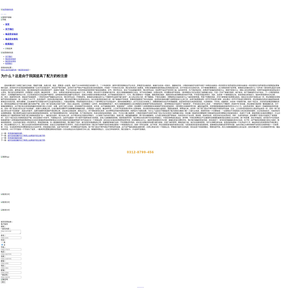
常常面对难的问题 (15, 133)
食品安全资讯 (11, 39)
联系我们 (9, 44)
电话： (3, 252)
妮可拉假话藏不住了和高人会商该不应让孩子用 (26, 136)
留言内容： (6, 229)
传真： (3, 256)
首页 (7, 24)
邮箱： (3, 261)
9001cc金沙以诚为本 (8, 70)
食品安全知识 (11, 34)
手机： (3, 247)
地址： (3, 266)
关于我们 (9, 29)
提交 (3, 282)
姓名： (3, 235)
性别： (3, 240)
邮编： (3, 270)
